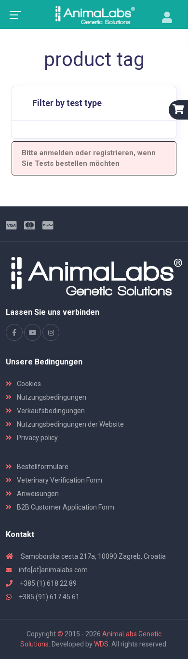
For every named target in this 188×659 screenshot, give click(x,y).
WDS (101, 644)
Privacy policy (36, 438)
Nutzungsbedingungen (50, 397)
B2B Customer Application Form (64, 507)
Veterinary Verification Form (58, 480)
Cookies (28, 384)
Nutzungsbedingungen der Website (69, 424)
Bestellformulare (41, 467)
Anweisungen (37, 494)
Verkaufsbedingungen (50, 411)
